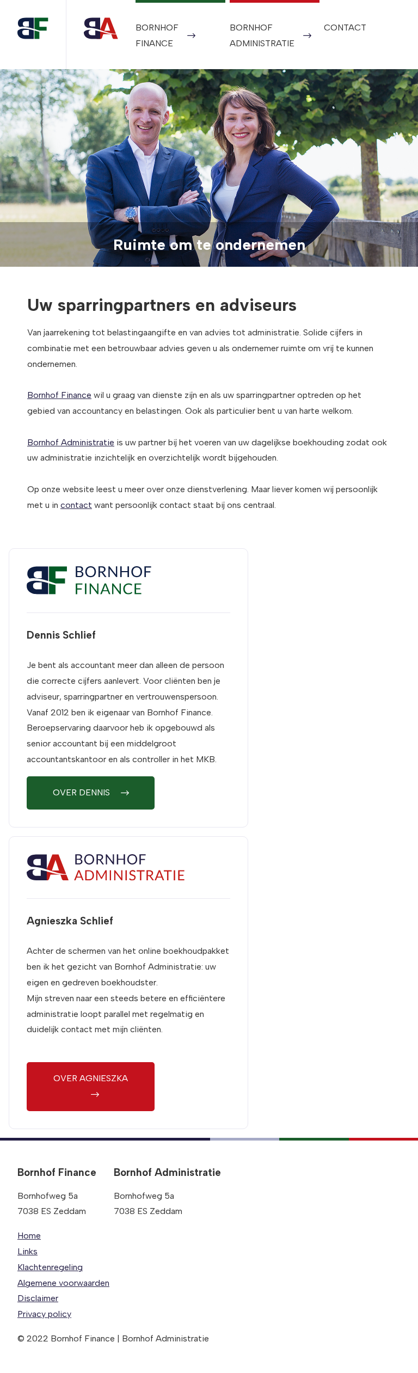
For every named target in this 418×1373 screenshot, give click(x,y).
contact (76, 505)
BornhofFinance (157, 35)
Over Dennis (82, 792)
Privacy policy (44, 1314)
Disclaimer (37, 1298)
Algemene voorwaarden (63, 1283)
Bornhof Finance (59, 395)
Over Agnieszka (90, 1078)
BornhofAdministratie (262, 35)
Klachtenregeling (50, 1267)
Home (29, 1235)
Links (27, 1251)
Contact (345, 27)
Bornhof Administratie (70, 442)
